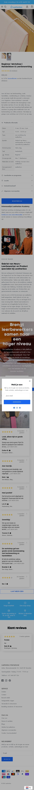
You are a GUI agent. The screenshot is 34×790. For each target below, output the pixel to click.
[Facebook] (14, 407)
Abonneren (17, 402)
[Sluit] (30, 381)
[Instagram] (17, 407)
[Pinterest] (20, 407)
